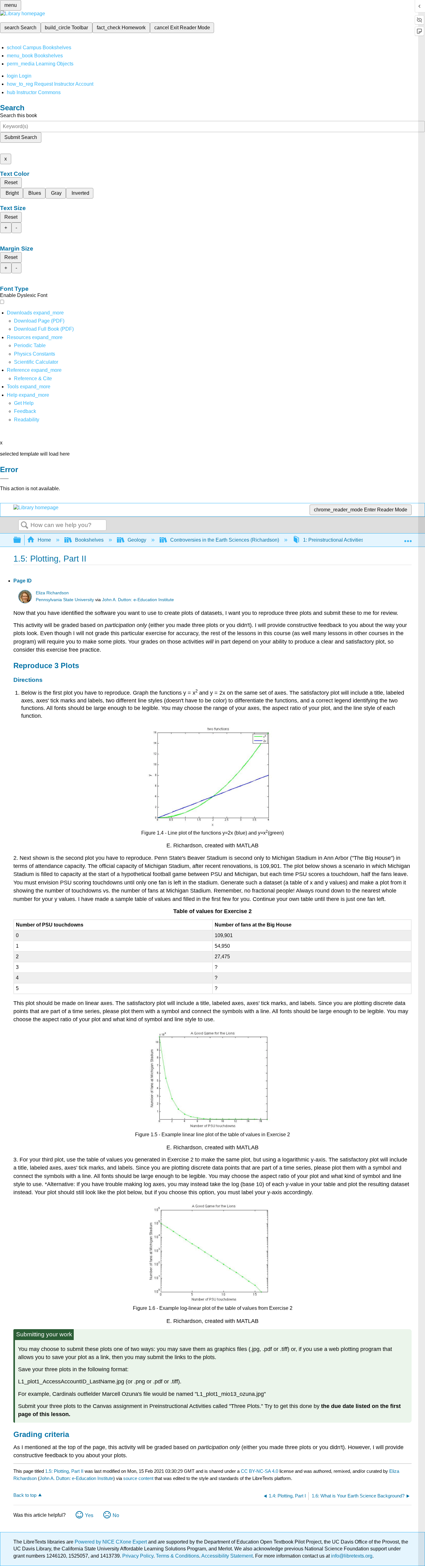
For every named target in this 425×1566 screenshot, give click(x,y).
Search (24, 525)
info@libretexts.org (351, 1556)
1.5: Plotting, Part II (64, 1471)
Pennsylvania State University (65, 599)
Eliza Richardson (52, 593)
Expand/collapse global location (408, 538)
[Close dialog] (4, 478)
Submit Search (20, 137)
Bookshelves (89, 540)
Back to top (24, 1495)
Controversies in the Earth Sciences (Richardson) (224, 540)
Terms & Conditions (177, 1556)
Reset (10, 182)
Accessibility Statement (227, 1556)
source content (138, 1478)
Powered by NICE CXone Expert (111, 1541)
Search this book (18, 115)
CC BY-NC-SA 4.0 (259, 1471)
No (116, 1515)
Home (44, 540)
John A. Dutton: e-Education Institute (138, 599)
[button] (25, 411)
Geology (136, 540)
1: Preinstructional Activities (333, 540)
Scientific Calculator (36, 362)
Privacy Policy (137, 1556)
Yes (89, 1515)
